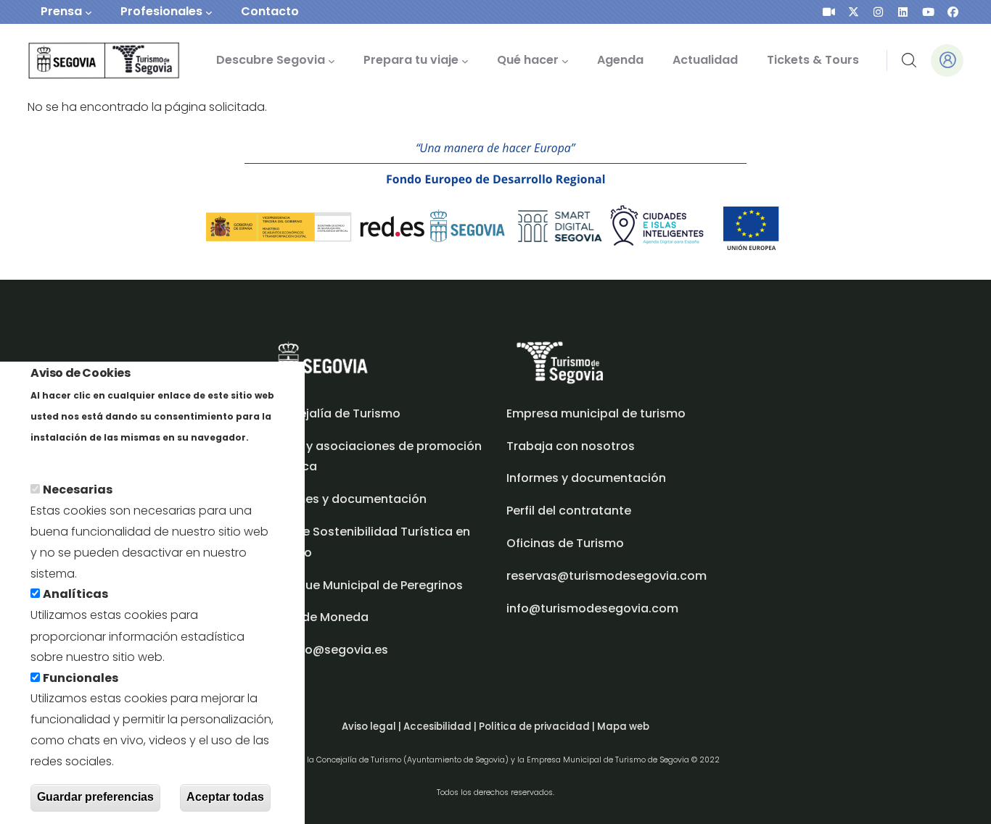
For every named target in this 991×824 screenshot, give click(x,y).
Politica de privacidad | (538, 726)
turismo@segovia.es (327, 649)
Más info (55, 457)
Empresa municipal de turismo (596, 413)
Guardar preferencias (95, 797)
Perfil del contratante (568, 510)
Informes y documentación (586, 478)
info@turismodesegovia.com (592, 608)
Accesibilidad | (441, 726)
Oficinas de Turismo (565, 543)
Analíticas (75, 594)
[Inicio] (84, 60)
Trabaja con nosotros (570, 446)
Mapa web (623, 726)
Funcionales (80, 678)
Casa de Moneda (318, 617)
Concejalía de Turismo (333, 413)
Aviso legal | (372, 726)
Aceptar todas (225, 797)
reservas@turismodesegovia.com (606, 575)
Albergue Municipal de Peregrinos (365, 585)
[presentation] (829, 12)
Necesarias (77, 490)
